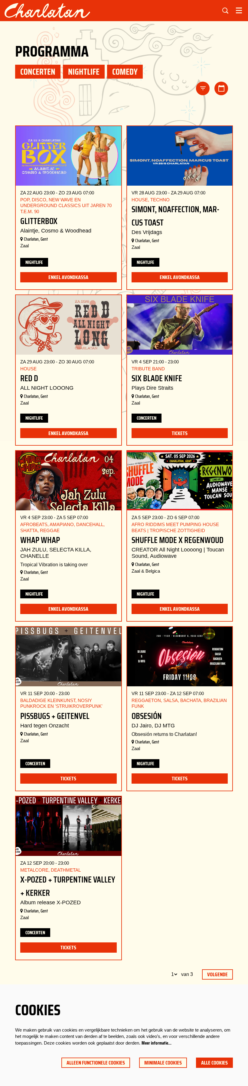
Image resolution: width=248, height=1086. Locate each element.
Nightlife (34, 262)
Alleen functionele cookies (96, 1062)
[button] (203, 88)
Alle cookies (214, 1062)
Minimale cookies (163, 1062)
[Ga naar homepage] (47, 10)
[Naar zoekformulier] (225, 10)
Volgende (217, 974)
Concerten (146, 418)
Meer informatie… (156, 1043)
